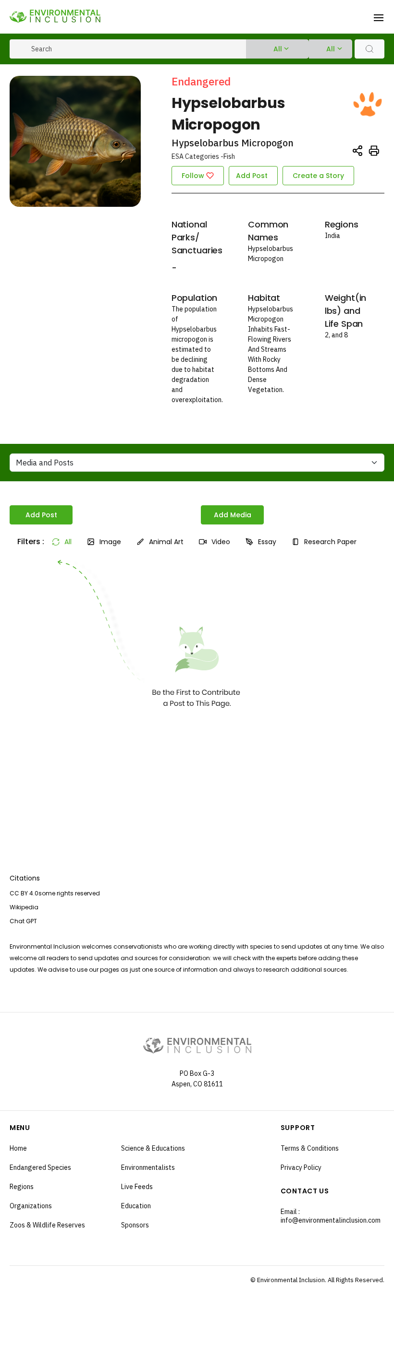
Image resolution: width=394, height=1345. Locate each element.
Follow (193, 175)
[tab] (27, 541)
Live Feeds (137, 1186)
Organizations (31, 1206)
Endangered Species (40, 1167)
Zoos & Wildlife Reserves (47, 1225)
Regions (22, 1186)
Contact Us (305, 1191)
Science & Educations (153, 1148)
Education (136, 1206)
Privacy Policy (301, 1167)
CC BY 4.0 (24, 893)
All (277, 49)
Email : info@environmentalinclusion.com (331, 1216)
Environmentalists (148, 1167)
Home (18, 1148)
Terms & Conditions (310, 1148)
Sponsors (135, 1225)
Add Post (252, 175)
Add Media (232, 515)
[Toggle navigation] (378, 17)
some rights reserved (69, 893)
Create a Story (318, 175)
